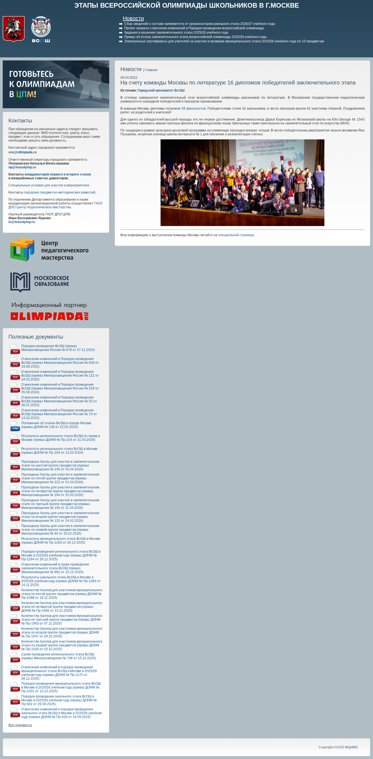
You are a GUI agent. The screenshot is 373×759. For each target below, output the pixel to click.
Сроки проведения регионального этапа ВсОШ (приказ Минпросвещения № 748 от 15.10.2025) (58, 656)
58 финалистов (194, 108)
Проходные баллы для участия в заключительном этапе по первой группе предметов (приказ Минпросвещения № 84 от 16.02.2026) (60, 529)
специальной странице (236, 235)
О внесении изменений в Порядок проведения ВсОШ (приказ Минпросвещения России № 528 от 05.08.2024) (60, 388)
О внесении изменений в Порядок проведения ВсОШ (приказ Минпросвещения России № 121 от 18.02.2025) (60, 375)
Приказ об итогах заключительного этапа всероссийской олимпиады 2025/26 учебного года (195, 37)
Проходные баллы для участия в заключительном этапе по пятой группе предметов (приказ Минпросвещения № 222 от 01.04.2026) (60, 478)
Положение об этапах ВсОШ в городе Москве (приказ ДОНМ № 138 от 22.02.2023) (56, 425)
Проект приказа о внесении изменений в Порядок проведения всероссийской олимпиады (194, 28)
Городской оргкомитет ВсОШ (161, 90)
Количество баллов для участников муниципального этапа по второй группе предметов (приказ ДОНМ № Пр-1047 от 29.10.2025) (61, 632)
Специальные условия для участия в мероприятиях (48, 185)
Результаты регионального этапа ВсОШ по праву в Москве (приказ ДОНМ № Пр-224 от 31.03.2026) (60, 438)
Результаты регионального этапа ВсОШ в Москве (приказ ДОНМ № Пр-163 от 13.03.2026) (59, 451)
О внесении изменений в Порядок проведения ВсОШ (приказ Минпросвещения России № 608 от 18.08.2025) (60, 362)
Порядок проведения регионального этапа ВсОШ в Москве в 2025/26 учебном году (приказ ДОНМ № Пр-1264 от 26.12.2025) (60, 555)
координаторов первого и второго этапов (58, 174)
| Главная (150, 70)
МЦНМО (351, 747)
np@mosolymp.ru (22, 167)
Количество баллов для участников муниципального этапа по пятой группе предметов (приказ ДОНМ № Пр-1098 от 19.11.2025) (61, 594)
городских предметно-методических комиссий (59, 192)
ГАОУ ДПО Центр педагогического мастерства (55, 205)
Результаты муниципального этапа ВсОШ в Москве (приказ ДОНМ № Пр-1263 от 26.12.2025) (60, 540)
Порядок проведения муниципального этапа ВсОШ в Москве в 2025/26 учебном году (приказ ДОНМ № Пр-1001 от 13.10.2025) (61, 687)
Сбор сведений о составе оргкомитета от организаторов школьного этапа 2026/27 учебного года (199, 24)
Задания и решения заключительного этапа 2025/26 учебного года (176, 32)
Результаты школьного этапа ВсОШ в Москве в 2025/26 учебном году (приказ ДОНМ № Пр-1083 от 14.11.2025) (61, 581)
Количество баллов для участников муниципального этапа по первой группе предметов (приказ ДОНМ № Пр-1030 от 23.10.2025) (61, 645)
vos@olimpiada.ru (22, 152)
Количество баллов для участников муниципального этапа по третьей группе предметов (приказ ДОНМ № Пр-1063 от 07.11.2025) (61, 619)
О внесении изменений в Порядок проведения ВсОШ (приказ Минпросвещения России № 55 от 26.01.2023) (59, 401)
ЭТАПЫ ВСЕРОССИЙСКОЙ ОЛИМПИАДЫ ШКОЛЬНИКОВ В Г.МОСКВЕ (186, 5)
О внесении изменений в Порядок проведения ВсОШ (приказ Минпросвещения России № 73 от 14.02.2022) (59, 414)
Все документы (20, 725)
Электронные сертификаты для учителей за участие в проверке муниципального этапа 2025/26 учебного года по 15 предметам (224, 41)
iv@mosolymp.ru (21, 222)
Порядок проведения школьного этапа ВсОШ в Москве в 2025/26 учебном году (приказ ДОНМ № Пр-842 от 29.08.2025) (59, 700)
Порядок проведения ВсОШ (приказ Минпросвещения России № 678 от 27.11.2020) (58, 348)
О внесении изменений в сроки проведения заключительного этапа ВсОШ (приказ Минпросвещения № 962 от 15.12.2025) (55, 568)
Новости (133, 18)
